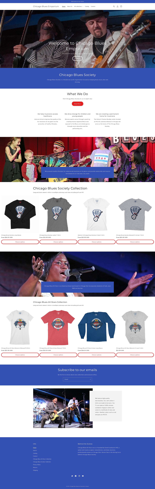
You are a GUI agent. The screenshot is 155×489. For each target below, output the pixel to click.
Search (35, 450)
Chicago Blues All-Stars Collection (42, 459)
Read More (77, 103)
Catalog (35, 453)
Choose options (20, 242)
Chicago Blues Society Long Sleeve (11, 235)
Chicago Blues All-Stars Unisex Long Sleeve (90, 348)
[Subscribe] (90, 379)
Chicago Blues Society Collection (42, 462)
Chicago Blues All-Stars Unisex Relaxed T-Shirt (53, 348)
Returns (35, 467)
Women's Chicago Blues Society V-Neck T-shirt (91, 235)
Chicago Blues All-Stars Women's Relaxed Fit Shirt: (15, 348)
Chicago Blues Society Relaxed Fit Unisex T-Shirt (130, 235)
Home (34, 447)
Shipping (35, 470)
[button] (78, 6)
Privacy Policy (37, 464)
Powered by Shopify (84, 486)
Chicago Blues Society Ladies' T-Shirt (50, 235)
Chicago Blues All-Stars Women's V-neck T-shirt (129, 348)
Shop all (77, 58)
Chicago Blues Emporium (75, 486)
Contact (35, 456)
